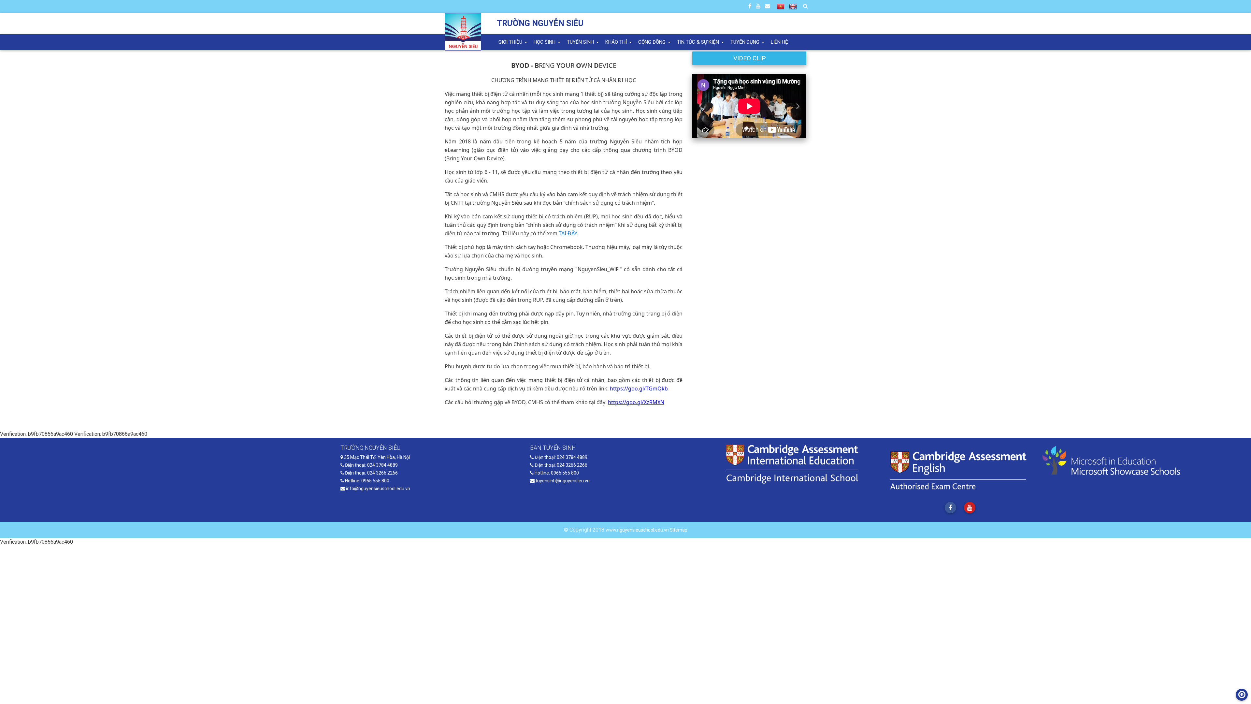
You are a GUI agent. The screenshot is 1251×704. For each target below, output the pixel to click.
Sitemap (678, 530)
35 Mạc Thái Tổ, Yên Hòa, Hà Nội (376, 457)
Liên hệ (779, 42)
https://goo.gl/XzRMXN (636, 402)
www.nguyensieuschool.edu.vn (638, 530)
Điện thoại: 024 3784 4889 (371, 465)
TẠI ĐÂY (568, 233)
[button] (701, 106)
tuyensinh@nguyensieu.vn (562, 480)
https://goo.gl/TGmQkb (639, 388)
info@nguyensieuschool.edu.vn (377, 488)
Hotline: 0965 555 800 (366, 480)
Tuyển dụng (745, 42)
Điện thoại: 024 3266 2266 (371, 473)
